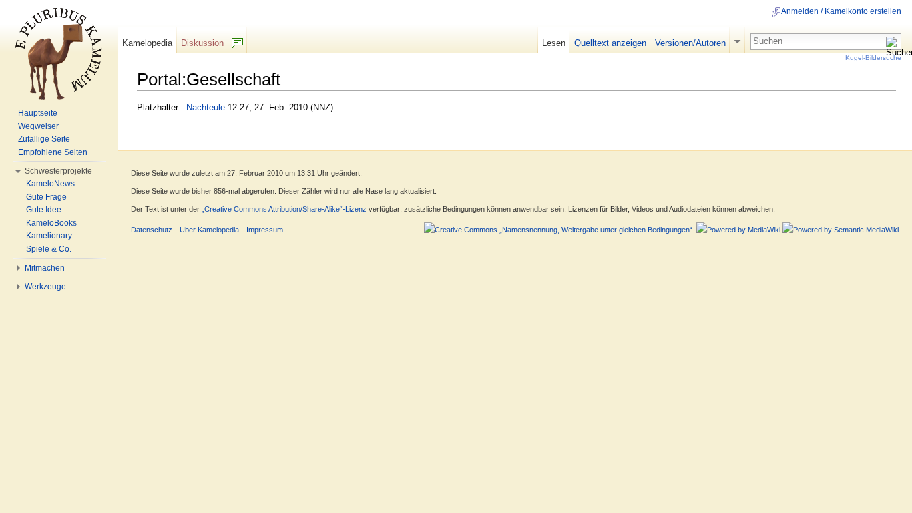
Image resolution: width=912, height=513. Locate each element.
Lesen (553, 43)
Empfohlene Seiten (52, 152)
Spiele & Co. (48, 249)
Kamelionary (49, 235)
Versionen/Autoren (690, 43)
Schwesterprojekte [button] (58, 171)
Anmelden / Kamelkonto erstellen (841, 11)
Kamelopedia (147, 43)
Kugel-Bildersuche (873, 57)
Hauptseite (37, 113)
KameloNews (50, 183)
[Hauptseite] (58, 53)
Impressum (264, 230)
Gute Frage (46, 197)
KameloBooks (51, 223)
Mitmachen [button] (45, 268)
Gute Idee (43, 209)
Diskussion (202, 43)
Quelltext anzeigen (610, 43)
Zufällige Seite (44, 139)
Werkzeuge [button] (45, 286)
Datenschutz (151, 230)
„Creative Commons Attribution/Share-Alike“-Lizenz (284, 209)
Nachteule (205, 107)
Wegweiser (38, 126)
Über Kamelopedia (209, 230)
